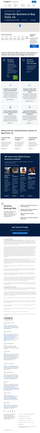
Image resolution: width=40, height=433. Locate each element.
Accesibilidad (20, 422)
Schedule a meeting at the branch (20, 233)
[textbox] (34, 40)
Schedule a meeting (34, 46)
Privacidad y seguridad (21, 420)
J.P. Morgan (25, 414)
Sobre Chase (20, 414)
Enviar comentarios (31, 422)
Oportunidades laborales (22, 418)
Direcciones (33, 20)
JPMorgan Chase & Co (31, 414)
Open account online (15, 77)
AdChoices (25, 422)
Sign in (34, 1)
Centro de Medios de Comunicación (23, 416)
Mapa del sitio (29, 418)
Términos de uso (28, 420)
